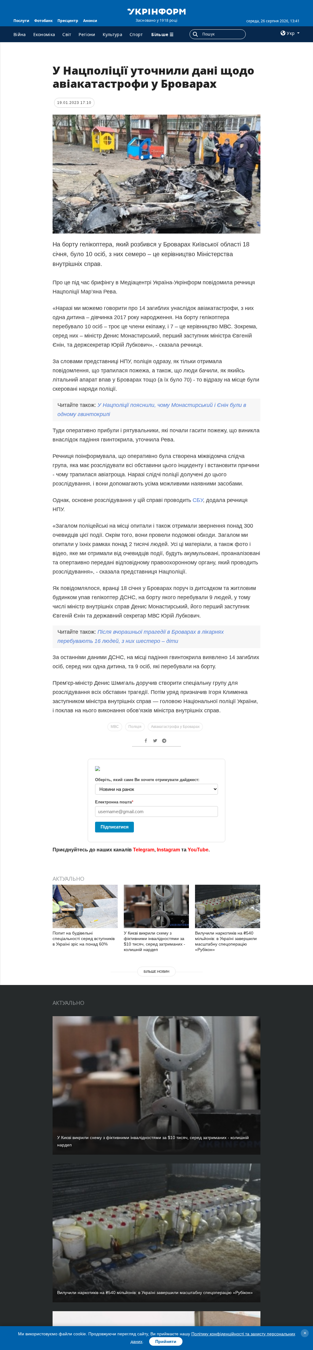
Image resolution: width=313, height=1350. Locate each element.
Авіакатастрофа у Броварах (175, 727)
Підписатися (115, 826)
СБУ (198, 500)
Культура (112, 34)
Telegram (143, 849)
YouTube (198, 849)
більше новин (156, 971)
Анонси (90, 20)
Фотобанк (43, 20)
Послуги (21, 20)
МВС (115, 727)
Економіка (44, 34)
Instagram (168, 849)
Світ (66, 34)
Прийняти (165, 1341)
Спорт (136, 34)
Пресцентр (67, 20)
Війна (19, 34)
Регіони (87, 34)
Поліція (135, 727)
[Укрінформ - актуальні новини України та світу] (156, 11)
